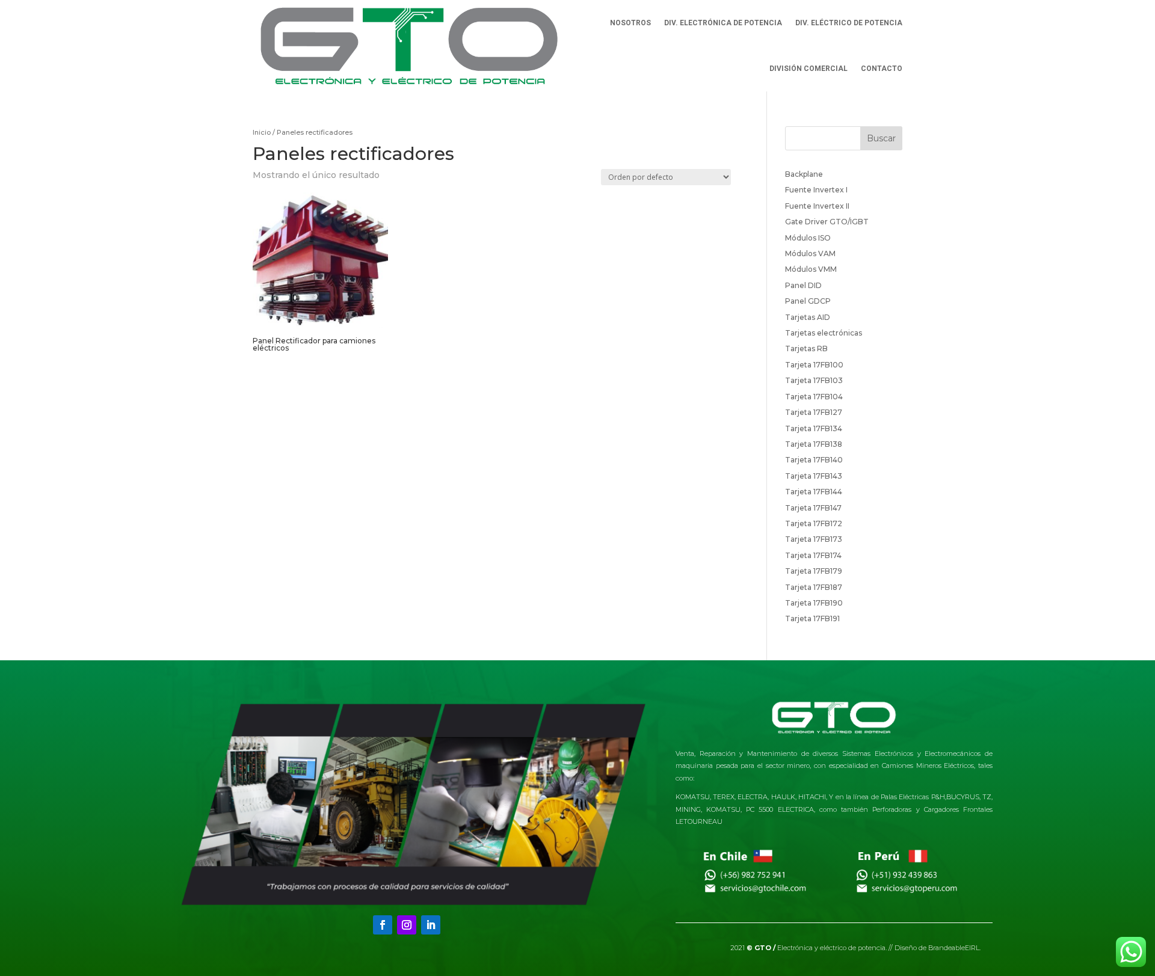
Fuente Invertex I (816, 189)
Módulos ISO (808, 237)
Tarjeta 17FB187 (813, 587)
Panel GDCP (808, 300)
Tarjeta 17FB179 (813, 570)
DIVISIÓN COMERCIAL (808, 68)
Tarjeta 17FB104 (814, 396)
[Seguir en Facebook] (382, 925)
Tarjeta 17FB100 (814, 364)
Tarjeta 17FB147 (813, 507)
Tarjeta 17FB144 (813, 491)
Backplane (804, 174)
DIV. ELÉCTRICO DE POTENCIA (848, 23)
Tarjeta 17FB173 (813, 539)
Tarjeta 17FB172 (813, 523)
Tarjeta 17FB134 (813, 428)
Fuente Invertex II (817, 205)
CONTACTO (881, 68)
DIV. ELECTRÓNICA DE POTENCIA (723, 23)
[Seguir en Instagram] (406, 925)
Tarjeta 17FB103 (814, 380)
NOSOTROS (630, 23)
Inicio (262, 132)
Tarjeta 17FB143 (813, 475)
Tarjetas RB (806, 348)
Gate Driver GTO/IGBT (827, 221)
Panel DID (803, 285)
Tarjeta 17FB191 (812, 618)
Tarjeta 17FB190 (814, 602)
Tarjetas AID (807, 317)
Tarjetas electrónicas (823, 332)
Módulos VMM (811, 269)
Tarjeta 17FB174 (813, 555)
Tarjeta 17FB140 (814, 459)
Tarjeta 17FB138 (813, 444)
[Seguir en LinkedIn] (430, 925)
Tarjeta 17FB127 (813, 412)
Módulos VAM (810, 253)
